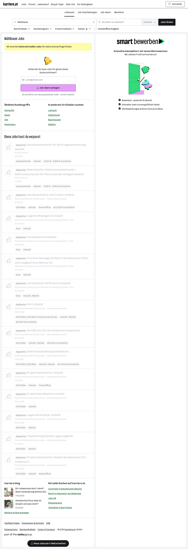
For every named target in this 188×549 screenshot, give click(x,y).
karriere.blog (12, 483)
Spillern (52, 124)
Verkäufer (9, 110)
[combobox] (54, 22)
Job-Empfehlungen (87, 12)
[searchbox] (48, 79)
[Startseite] (12, 4)
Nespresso (10, 124)
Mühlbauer (11, 38)
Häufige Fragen (12, 523)
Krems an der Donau (47, 317)
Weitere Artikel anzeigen (16, 512)
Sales (7, 115)
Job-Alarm (105, 12)
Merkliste (119, 12)
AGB (48, 523)
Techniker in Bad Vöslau (60, 507)
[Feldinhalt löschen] (93, 22)
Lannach (52, 110)
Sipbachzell (54, 115)
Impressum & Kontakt (33, 523)
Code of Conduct (46, 529)
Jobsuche (69, 12)
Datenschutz (11, 529)
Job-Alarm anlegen (49, 87)
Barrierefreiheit (28, 529)
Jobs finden (167, 22)
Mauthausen (54, 119)
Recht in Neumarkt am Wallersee (64, 493)
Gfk (6, 119)
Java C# (52, 498)
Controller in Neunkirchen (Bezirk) (65, 489)
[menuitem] (23, 29)
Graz (18, 228)
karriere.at (78, 483)
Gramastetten (23, 161)
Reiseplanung (55, 503)
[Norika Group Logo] (18, 535)
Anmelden (177, 4)
